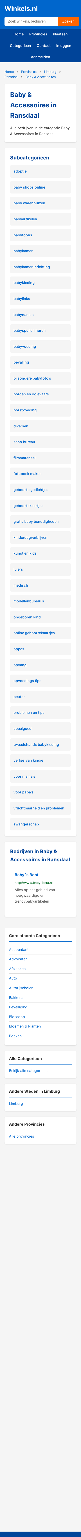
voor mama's (24, 776)
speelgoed (23, 728)
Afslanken (17, 968)
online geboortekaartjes (34, 633)
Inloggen (63, 45)
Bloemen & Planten (25, 1026)
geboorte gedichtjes (31, 489)
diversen (21, 426)
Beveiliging (18, 1007)
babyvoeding (25, 346)
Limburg (50, 72)
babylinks (22, 298)
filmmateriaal (25, 458)
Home (19, 34)
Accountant (19, 949)
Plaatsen (60, 34)
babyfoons (23, 235)
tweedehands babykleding (36, 744)
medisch (21, 585)
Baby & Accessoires (41, 77)
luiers (18, 569)
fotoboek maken (28, 473)
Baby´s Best (26, 874)
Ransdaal (11, 77)
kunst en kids (25, 553)
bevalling (21, 362)
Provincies (38, 34)
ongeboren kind (27, 617)
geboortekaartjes (28, 505)
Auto (13, 978)
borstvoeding (25, 410)
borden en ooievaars (31, 394)
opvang (20, 665)
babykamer (23, 251)
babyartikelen (25, 219)
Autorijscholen (21, 988)
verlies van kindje (28, 760)
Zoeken (68, 21)
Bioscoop (17, 1016)
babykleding (24, 282)
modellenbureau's (29, 601)
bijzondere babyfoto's (32, 378)
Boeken (15, 1036)
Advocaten (18, 959)
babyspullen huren (30, 330)
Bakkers (15, 997)
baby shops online (29, 187)
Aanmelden (40, 57)
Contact (44, 45)
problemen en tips (29, 712)
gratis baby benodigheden (36, 521)
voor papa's (24, 792)
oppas (19, 649)
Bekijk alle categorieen (28, 1070)
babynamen (24, 314)
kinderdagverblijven (30, 537)
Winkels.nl (21, 8)
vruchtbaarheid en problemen (39, 808)
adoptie (20, 171)
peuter (19, 696)
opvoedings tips (27, 680)
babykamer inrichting (32, 267)
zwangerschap (26, 824)
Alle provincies (21, 1136)
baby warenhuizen (29, 203)
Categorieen (20, 45)
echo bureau (24, 442)
